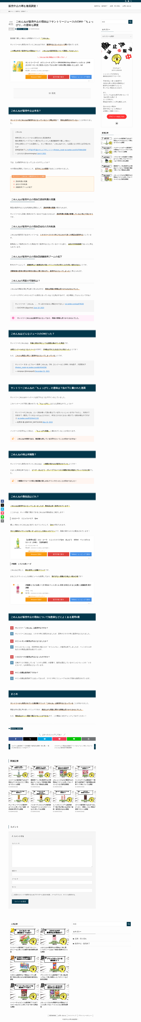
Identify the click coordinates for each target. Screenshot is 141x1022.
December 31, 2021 (42, 371)
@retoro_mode (58, 150)
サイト (14, 887)
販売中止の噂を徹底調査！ (24, 6)
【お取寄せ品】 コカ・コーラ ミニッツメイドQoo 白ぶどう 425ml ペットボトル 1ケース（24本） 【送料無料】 (58, 541)
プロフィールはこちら (116, 116)
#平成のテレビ (38, 150)
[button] (16, 739)
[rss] (125, 1)
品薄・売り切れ (81, 938)
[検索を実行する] (130, 22)
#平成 (30, 150)
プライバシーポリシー (85, 1015)
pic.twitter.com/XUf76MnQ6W (75, 150)
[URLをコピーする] (89, 739)
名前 (14, 871)
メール (15, 879)
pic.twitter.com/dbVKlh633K (37, 367)
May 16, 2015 (48, 422)
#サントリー (48, 150)
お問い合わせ (62, 1015)
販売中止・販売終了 (22, 29)
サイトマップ (72, 1015)
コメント (16, 843)
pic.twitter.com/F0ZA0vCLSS (28, 418)
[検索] (131, 1)
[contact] (128, 1)
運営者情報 (52, 1015)
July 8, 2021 (41, 153)
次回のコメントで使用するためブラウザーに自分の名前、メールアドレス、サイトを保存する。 (45, 895)
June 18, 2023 (39, 308)
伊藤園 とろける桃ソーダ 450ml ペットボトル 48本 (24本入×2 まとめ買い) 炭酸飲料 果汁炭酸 (58, 586)
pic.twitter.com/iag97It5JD (74, 304)
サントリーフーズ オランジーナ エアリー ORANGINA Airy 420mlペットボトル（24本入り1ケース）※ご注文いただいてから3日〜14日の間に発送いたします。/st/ (57, 64)
